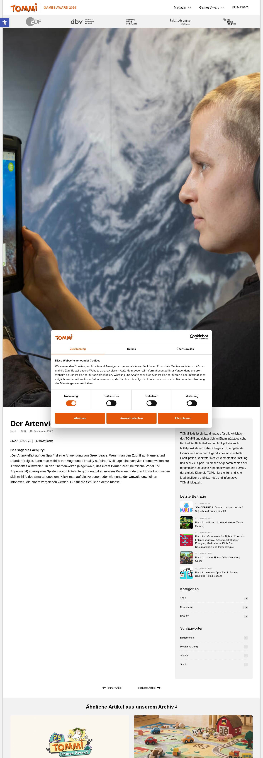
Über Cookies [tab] (185, 348)
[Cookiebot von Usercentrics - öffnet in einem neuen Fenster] (192, 337)
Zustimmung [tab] (78, 348)
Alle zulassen (183, 418)
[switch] (111, 403)
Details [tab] (131, 348)
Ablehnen (80, 418)
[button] (4, 22)
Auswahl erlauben (131, 418)
